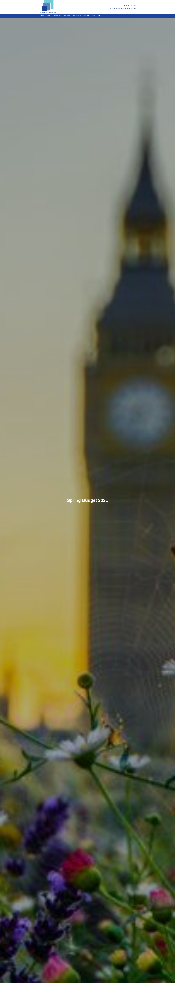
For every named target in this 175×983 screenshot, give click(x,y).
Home (42, 15)
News (93, 15)
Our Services (57, 15)
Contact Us (86, 15)
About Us (49, 15)
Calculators (67, 15)
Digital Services (77, 15)
